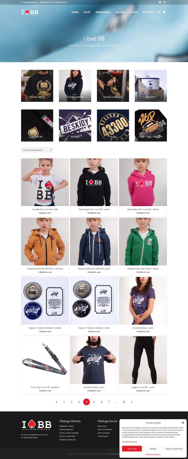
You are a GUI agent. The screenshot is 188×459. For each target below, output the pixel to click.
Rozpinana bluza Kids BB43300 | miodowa (45, 268)
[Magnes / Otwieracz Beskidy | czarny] (94, 278)
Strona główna (75, 45)
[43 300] (113, 125)
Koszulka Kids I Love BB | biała (45, 209)
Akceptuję (132, 448)
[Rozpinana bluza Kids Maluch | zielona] (143, 219)
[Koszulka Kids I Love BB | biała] (45, 160)
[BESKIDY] (75, 125)
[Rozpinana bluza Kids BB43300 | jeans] (94, 219)
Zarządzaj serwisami (129, 441)
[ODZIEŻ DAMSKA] (75, 86)
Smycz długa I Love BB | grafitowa (45, 387)
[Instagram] (164, 2)
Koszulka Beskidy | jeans (143, 328)
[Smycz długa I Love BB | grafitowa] (45, 337)
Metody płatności (66, 429)
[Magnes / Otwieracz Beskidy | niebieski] (45, 278)
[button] (183, 422)
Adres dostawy (104, 433)
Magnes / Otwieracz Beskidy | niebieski (45, 328)
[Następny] (131, 402)
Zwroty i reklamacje (67, 436)
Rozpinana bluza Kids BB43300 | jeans (94, 268)
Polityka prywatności (153, 454)
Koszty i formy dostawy (69, 433)
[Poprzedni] (56, 402)
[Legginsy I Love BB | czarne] (143, 337)
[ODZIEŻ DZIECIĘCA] (113, 86)
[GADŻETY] (151, 86)
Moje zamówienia (105, 429)
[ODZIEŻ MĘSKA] (37, 86)
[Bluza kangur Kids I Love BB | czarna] (94, 160)
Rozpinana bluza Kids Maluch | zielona (143, 268)
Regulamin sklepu (66, 426)
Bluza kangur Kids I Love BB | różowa (143, 209)
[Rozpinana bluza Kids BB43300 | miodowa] (45, 219)
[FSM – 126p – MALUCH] (151, 125)
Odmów (152, 448)
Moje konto (102, 426)
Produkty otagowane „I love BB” (96, 45)
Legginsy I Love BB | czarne (143, 387)
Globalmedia (114, 454)
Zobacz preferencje (174, 448)
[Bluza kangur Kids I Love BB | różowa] (143, 160)
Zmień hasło (103, 436)
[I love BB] (30, 12)
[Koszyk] (164, 12)
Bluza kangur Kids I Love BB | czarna (94, 209)
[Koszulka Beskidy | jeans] (143, 278)
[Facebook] (160, 2)
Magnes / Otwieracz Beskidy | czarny (94, 328)
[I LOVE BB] (37, 125)
